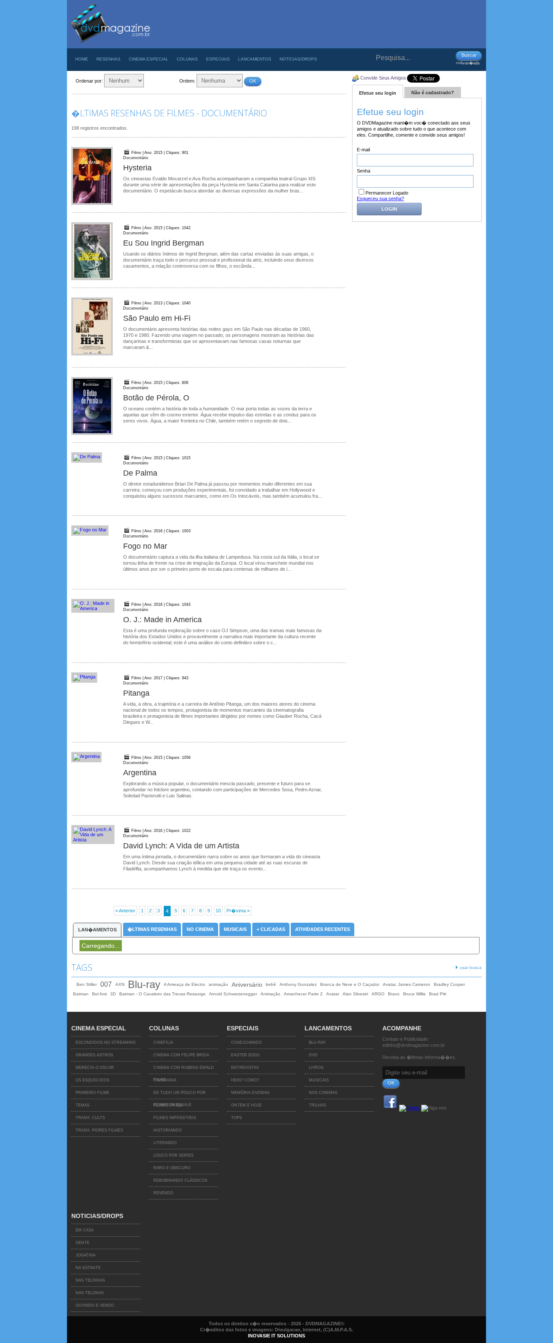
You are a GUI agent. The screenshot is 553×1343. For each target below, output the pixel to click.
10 (218, 910)
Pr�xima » (238, 910)
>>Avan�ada (468, 63)
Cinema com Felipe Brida (181, 1055)
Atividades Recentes (322, 929)
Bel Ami (99, 993)
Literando (165, 1143)
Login (389, 208)
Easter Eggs (245, 1055)
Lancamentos (254, 59)
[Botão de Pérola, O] (92, 406)
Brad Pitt (437, 993)
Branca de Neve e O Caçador (349, 984)
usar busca (471, 967)
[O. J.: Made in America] (92, 606)
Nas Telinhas (90, 1280)
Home (81, 59)
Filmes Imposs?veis (174, 1118)
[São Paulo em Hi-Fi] (92, 326)
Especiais (218, 59)
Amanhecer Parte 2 (303, 993)
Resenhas (108, 59)
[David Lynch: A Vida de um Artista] (92, 834)
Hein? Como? (245, 1080)
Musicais (235, 929)
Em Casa (85, 1230)
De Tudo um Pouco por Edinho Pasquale (179, 1094)
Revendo (163, 1193)
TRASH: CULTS (90, 1118)
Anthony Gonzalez (298, 984)
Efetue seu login (377, 93)
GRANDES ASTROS (94, 1055)
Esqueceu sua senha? (380, 198)
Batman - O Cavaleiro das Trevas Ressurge (162, 993)
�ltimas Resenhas (152, 929)
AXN (119, 984)
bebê (271, 984)
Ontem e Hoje (246, 1105)
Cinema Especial (148, 59)
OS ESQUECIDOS (92, 1080)
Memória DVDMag (250, 1092)
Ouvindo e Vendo (95, 1305)
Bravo (394, 993)
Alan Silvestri (355, 993)
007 (106, 984)
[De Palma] (92, 457)
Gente (82, 1243)
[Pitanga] (92, 677)
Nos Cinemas (323, 1092)
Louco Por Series (173, 1155)
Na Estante (88, 1268)
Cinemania (164, 1080)
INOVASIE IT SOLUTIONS (276, 1335)
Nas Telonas (90, 1293)
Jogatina (85, 1255)
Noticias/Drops (298, 59)
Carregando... (101, 945)
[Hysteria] (92, 176)
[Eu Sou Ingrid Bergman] (92, 251)
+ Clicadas (271, 929)
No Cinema (200, 929)
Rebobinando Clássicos (180, 1180)
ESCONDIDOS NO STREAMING (106, 1042)
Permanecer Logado (386, 192)
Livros (316, 1067)
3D (113, 993)
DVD (313, 1055)
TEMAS (82, 1105)
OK (252, 80)
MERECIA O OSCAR (95, 1067)
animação (218, 984)
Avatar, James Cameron (406, 984)
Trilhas (317, 1105)
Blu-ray (144, 984)
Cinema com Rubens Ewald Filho (183, 1069)
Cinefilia (163, 1042)
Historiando (167, 1130)
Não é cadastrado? (432, 92)
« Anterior (125, 910)
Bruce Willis (414, 993)
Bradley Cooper (449, 984)
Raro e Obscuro (172, 1168)
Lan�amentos (97, 929)
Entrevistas (245, 1067)
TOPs (236, 1118)
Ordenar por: (89, 80)
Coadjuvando (246, 1042)
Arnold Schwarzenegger (233, 993)
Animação (270, 993)
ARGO (378, 993)
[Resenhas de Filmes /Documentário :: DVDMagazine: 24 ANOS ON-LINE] (110, 46)
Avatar (332, 993)
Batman (81, 993)
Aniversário (247, 984)
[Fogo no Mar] (92, 530)
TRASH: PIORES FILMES (99, 1130)
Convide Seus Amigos (383, 77)
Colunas (187, 59)
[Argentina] (92, 757)
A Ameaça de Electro (184, 984)
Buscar (469, 55)
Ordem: (187, 80)
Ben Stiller (86, 984)
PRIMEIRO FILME (92, 1092)
